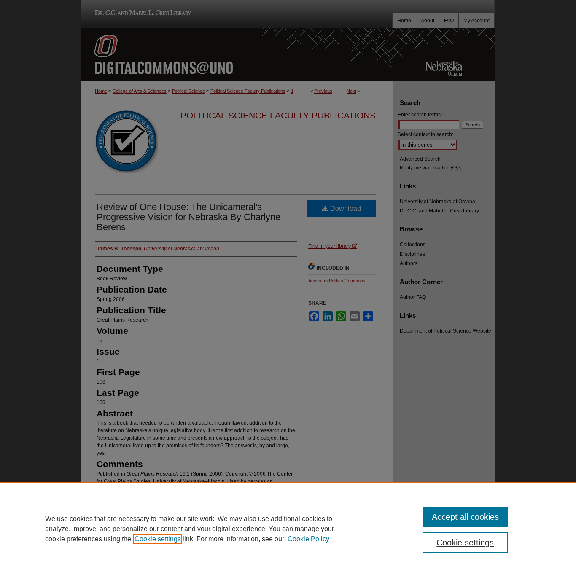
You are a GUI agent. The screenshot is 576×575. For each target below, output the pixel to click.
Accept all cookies (465, 516)
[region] (288, 528)
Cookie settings (158, 539)
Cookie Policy (308, 539)
